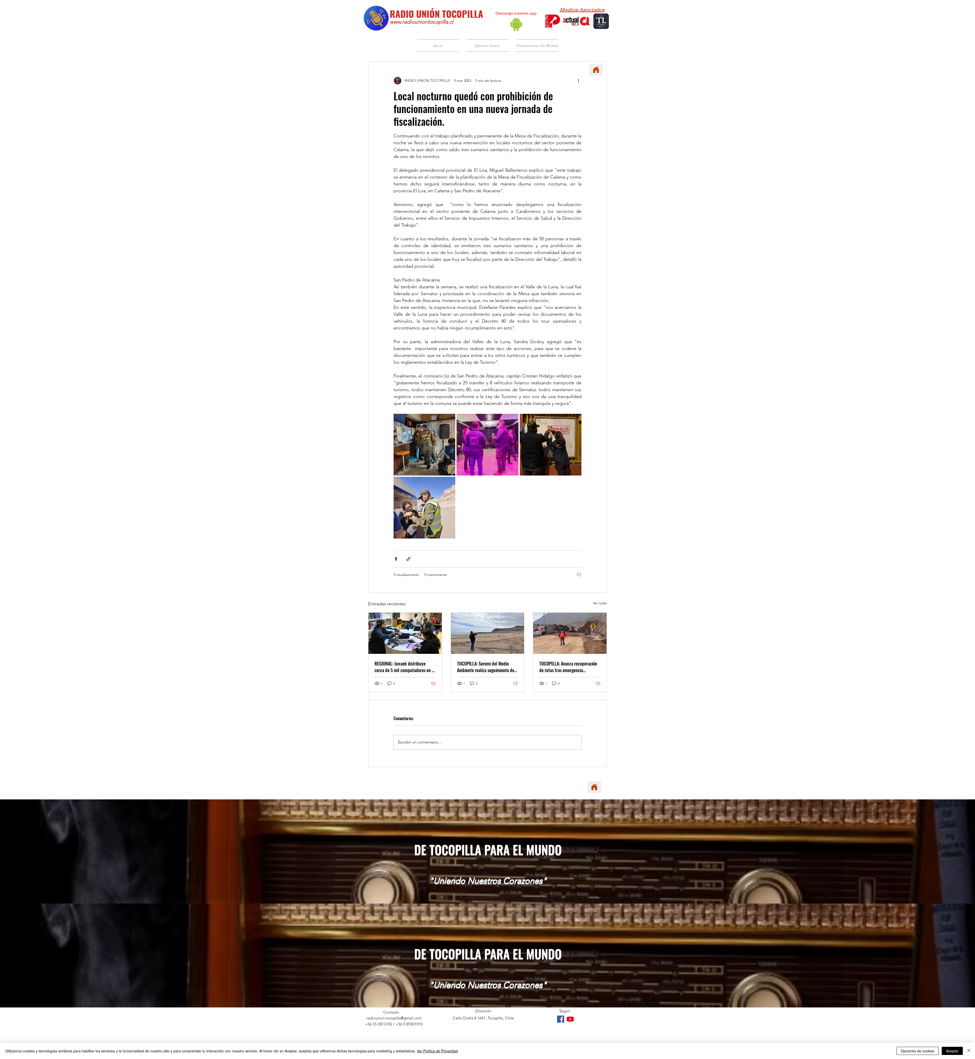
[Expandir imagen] (424, 445)
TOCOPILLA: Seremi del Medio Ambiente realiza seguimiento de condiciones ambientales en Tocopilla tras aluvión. (485, 666)
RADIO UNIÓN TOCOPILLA (436, 13)
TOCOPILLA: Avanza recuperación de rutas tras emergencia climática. (568, 666)
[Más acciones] (578, 81)
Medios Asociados (582, 9)
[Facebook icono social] (560, 1019)
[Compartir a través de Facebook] (396, 559)
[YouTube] (570, 1019)
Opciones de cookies (917, 1050)
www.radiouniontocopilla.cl (421, 22)
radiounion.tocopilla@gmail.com (394, 1018)
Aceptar (952, 1050)
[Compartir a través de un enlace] (408, 559)
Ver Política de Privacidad (437, 1050)
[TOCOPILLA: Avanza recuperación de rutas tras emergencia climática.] (570, 633)
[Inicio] (596, 70)
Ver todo (600, 603)
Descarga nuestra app (516, 13)
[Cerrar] (969, 1051)
